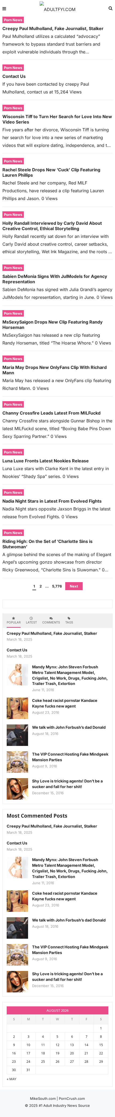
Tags (69, 622)
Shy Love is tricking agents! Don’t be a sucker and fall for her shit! (67, 784)
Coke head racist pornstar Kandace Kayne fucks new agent (64, 703)
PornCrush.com (72, 1098)
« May (11, 1079)
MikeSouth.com (43, 1098)
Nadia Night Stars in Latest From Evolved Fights (52, 501)
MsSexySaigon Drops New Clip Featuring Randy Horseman (52, 324)
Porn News (13, 20)
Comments (51, 622)
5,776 (57, 586)
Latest (31, 622)
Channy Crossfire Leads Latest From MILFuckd (51, 413)
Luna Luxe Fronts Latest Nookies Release (45, 460)
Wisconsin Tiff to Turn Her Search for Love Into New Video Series (57, 119)
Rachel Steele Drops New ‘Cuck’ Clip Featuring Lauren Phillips (51, 172)
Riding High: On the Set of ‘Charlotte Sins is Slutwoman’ (47, 544)
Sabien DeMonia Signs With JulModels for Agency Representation (54, 279)
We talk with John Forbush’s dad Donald (69, 727)
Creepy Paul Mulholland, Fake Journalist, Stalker (52, 28)
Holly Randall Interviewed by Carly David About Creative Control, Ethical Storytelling (52, 225)
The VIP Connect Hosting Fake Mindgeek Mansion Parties (70, 757)
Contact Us (14, 76)
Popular (14, 622)
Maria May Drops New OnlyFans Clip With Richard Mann (54, 370)
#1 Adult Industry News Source (64, 1105)
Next (74, 586)
